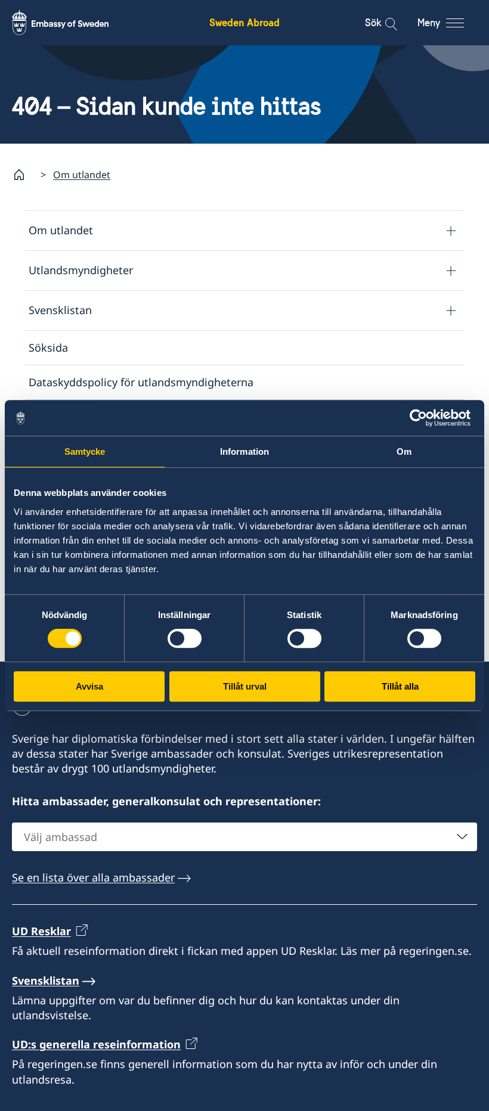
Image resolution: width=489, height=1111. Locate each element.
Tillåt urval (245, 686)
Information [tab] (244, 451)
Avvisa (89, 686)
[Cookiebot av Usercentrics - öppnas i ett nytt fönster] (423, 418)
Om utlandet (81, 174)
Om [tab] (404, 451)
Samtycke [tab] (85, 451)
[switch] (185, 638)
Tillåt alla (400, 686)
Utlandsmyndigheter (81, 270)
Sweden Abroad (244, 22)
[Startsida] (24, 175)
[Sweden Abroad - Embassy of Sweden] (71, 23)
